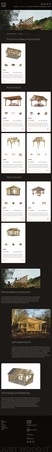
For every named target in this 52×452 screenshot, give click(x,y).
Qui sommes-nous (43, 6)
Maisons (16, 6)
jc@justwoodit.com (30, 438)
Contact (49, 6)
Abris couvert (27, 33)
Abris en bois (20, 33)
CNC (26, 6)
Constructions (21, 6)
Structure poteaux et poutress (12, 33)
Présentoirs (36, 6)
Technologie (30, 6)
